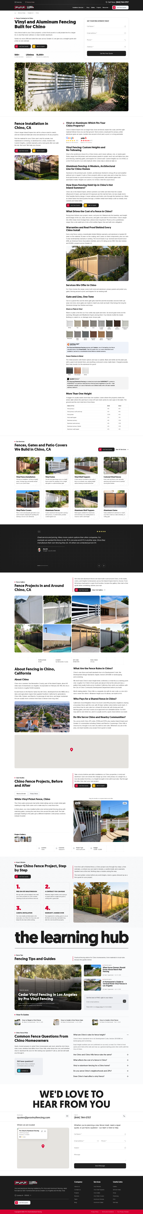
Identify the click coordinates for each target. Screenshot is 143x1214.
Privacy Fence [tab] (34, 793)
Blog (75, 1202)
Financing (18, 2)
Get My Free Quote (106, 53)
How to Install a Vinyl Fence (109, 1020)
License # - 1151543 (22, 1195)
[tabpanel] (72, 825)
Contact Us (77, 1189)
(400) (24, 1137)
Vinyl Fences (97, 1186)
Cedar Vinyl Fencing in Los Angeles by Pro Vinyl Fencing (47, 996)
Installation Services (78, 7)
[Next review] (104, 566)
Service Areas (30, 2)
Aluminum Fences (52, 510)
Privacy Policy (99, 1007)
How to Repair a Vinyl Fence (31, 1020)
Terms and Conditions (108, 1212)
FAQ (114, 1199)
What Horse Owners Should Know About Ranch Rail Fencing (114, 969)
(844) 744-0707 (82, 1117)
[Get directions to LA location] (45, 1131)
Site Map (115, 1202)
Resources (105, 7)
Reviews (76, 1196)
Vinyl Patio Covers (23, 510)
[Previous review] (99, 566)
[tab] (38, 565)
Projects (99, 7)
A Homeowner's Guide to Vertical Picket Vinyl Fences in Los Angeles (115, 984)
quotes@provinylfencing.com (33, 1117)
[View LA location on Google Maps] (42, 1131)
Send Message (100, 1166)
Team (75, 1199)
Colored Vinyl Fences (112, 477)
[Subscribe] (124, 1001)
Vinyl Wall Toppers (82, 477)
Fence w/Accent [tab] (21, 793)
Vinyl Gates (50, 477)
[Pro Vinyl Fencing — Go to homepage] (26, 1183)
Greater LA (30, 13)
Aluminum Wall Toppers (84, 510)
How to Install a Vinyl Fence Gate (72, 1020)
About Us (77, 1186)
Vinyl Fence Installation (25, 477)
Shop (88, 7)
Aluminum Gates (110, 510)
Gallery (93, 7)
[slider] (101, 821)
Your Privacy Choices (123, 1212)
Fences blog (24, 990)
